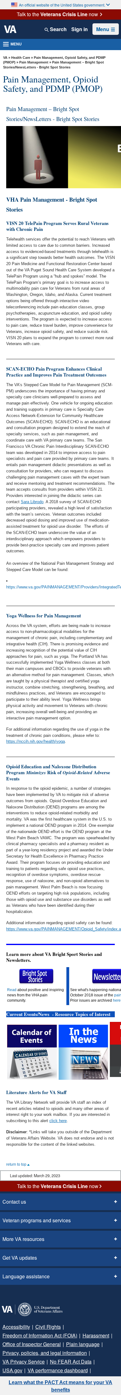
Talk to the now (57, 14)
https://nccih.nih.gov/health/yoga (35, 741)
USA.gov (12, 1370)
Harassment (96, 1335)
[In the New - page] (83, 1052)
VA (5, 57)
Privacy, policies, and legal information (44, 1352)
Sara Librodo (32, 501)
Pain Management (33, 62)
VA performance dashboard (58, 1370)
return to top (16, 1164)
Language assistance (26, 1276)
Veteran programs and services (36, 1220)
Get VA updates (19, 1257)
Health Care (20, 57)
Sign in (79, 29)
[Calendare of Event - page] (32, 1052)
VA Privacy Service (23, 1361)
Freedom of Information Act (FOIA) (39, 1335)
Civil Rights (48, 1326)
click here (58, 1120)
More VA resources (23, 1239)
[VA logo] (10, 29)
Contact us (14, 1201)
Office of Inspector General (31, 1344)
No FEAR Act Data (71, 1361)
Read (11, 990)
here (117, 1000)
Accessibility (16, 1326)
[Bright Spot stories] (36, 976)
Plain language (83, 1344)
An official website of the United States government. (62, 4)
